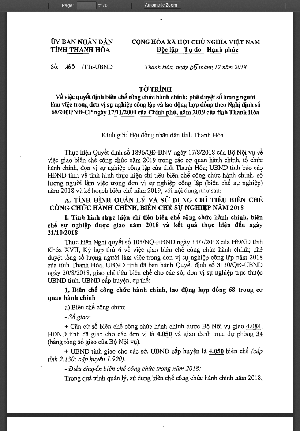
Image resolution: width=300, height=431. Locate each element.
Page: (68, 5)
